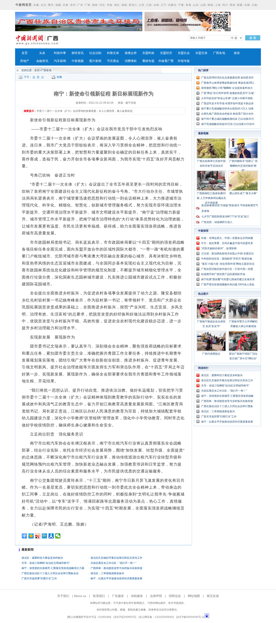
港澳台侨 (131, 53)
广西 (87, 4)
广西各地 (219, 53)
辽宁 (163, 4)
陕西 (210, 4)
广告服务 (118, 596)
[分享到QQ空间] (31, 535)
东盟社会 (184, 53)
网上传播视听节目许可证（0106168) (89, 616)
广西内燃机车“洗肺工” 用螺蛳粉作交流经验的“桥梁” (243, 166)
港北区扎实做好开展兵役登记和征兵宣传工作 (116, 557)
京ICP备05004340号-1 (190, 616)
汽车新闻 (60, 61)
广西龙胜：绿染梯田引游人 (216, 222)
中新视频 (78, 61)
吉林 (156, 4)
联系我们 (99, 596)
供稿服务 (137, 596)
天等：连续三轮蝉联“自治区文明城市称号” (46, 563)
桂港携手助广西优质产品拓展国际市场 (223, 274)
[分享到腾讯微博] (44, 535)
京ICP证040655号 (124, 616)
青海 (188, 4)
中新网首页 (24, 4)
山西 (203, 4)
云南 (254, 4)
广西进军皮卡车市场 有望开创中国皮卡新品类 (227, 103)
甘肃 (65, 4)
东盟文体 (201, 53)
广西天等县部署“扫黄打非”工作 (39, 578)
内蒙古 (172, 4)
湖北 (117, 4)
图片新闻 (95, 61)
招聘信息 (175, 596)
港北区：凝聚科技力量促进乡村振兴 (42, 557)
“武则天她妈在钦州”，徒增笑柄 (219, 248)
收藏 (59, 76)
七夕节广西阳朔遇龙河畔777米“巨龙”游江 (225, 216)
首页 (25, 53)
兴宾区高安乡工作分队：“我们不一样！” (113, 563)
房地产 (24, 61)
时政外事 (60, 53)
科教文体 (113, 53)
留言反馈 (213, 596)
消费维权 (131, 61)
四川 (225, 4)
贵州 (73, 4)
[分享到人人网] (51, 535)
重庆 (51, 4)
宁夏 (181, 4)
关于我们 (63, 596)
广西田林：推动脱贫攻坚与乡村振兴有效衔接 (116, 568)
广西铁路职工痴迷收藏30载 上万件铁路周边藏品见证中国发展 (211, 198)
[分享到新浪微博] (38, 535)
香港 (232, 4)
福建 (58, 4)
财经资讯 (78, 53)
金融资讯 (42, 61)
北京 (43, 4)
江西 (149, 4)
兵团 (247, 4)
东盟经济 (166, 53)
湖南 (124, 4)
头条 (42, 53)
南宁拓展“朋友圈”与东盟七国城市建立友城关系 (228, 279)
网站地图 (194, 596)
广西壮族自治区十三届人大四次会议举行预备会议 (50, 573)
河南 (109, 4)
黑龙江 (133, 4)
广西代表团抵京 (211, 353)
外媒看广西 (166, 61)
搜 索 (252, 38)
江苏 (141, 4)
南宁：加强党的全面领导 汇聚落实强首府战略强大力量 (53, 568)
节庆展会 (113, 61)
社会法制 (95, 53)
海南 (95, 4)
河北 (102, 4)
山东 (196, 4)
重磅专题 (148, 61)
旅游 (237, 53)
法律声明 (156, 596)
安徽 (36, 4)
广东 (80, 4)
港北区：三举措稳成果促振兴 (107, 573)
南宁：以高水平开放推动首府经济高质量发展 (116, 578)
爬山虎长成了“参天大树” (243, 193)
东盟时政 (148, 53)
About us (80, 596)
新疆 (240, 4)
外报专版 (184, 61)
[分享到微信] (58, 535)
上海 (218, 4)
